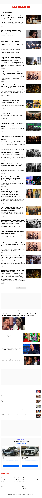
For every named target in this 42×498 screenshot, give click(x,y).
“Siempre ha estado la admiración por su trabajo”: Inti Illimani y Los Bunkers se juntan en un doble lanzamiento (12, 151)
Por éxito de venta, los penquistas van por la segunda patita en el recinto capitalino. (12, 235)
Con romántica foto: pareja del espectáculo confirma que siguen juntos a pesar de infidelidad (17, 391)
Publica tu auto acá (21, 443)
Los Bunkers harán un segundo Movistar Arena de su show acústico (12, 232)
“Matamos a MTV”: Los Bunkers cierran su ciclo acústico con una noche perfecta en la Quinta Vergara (12, 17)
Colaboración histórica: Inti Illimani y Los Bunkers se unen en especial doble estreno (12, 165)
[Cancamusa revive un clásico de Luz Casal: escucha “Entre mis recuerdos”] (33, 34)
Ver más (21, 288)
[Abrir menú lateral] (2, 7)
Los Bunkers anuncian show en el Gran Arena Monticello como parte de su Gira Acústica (12, 138)
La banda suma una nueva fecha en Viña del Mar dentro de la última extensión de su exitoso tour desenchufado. (11, 117)
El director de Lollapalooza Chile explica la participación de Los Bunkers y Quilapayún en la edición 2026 (12, 178)
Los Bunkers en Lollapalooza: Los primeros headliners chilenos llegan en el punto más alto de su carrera (12, 86)
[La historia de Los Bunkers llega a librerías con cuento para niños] (33, 104)
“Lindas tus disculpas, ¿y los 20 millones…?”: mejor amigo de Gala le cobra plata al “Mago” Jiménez (11, 360)
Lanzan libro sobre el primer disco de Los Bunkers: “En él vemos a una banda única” (13, 220)
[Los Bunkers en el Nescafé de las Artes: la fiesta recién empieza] (33, 273)
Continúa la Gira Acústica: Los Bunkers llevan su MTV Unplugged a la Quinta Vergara (12, 125)
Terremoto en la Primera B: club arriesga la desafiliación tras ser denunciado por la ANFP (17, 410)
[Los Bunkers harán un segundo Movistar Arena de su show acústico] (33, 235)
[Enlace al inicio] (21, 311)
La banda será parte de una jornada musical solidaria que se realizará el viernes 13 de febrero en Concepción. (12, 78)
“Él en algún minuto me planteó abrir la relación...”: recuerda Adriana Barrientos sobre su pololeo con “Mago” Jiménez (19, 314)
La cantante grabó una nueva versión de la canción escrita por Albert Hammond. (12, 34)
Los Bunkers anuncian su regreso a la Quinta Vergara (11, 112)
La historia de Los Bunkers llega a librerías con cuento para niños (10, 101)
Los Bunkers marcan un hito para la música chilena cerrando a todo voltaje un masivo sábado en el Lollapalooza (13, 59)
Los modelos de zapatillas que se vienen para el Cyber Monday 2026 (11, 336)
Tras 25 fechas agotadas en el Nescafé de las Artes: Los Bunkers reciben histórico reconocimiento (12, 208)
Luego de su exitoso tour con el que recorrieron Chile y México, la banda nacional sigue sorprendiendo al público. (12, 130)
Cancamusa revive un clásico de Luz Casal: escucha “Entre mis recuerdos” (11, 31)
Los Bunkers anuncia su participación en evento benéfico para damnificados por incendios (12, 73)
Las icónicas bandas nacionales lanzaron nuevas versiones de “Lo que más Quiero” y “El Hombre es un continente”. (12, 170)
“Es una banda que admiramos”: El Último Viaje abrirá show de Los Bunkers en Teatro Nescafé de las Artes (12, 257)
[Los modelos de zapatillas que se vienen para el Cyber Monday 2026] (31, 337)
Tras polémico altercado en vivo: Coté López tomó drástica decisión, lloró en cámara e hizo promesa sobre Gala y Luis (18, 395)
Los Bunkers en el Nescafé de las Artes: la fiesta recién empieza (12, 270)
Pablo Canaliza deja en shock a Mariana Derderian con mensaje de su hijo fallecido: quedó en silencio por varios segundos (17, 415)
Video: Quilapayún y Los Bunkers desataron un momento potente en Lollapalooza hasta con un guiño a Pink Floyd (12, 44)
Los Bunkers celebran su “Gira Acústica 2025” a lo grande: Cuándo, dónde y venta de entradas (13, 244)
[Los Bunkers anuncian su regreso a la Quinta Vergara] (33, 115)
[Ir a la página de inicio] (21, 7)
